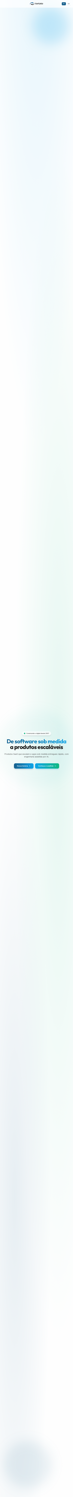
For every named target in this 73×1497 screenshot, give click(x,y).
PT (64, 4)
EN (69, 4)
